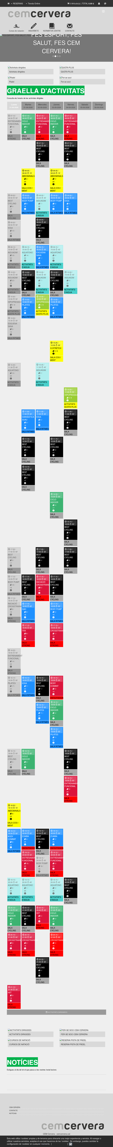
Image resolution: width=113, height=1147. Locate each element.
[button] (8, 3)
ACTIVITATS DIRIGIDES (57, 1012)
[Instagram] (103, 11)
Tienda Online (34, 3)
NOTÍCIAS (12, 1113)
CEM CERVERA (14, 1107)
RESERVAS (18, 3)
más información (59, 1143)
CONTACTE (13, 1110)
